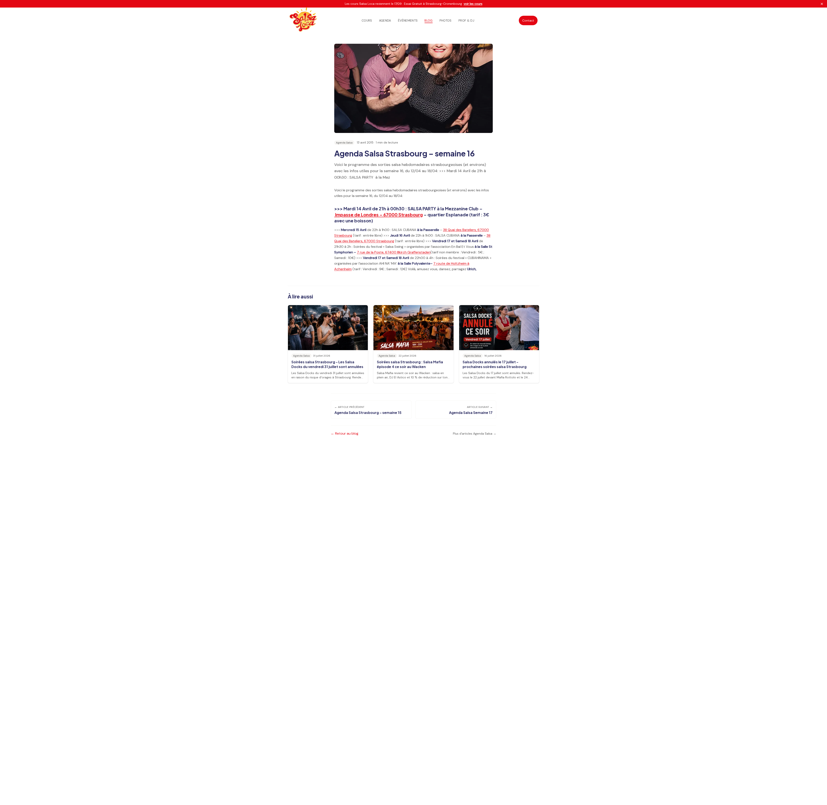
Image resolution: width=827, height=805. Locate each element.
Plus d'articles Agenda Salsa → (474, 433)
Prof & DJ (466, 20)
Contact (528, 20)
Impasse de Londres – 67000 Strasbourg (378, 214)
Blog (428, 20)
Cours (367, 20)
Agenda (385, 20)
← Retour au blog (344, 433)
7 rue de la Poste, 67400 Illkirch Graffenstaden (394, 252)
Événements (408, 20)
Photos (446, 20)
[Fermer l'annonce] (821, 3)
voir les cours (473, 4)
